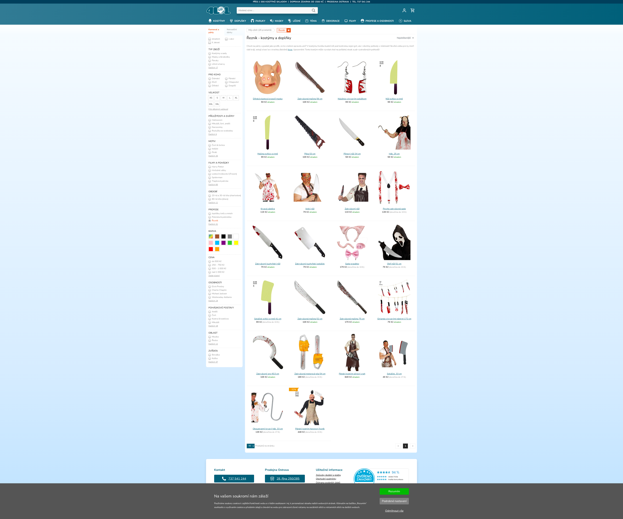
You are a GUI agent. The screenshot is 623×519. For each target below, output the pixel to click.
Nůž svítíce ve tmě (394, 98)
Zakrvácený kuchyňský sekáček (310, 263)
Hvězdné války (218, 170)
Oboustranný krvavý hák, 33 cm (268, 428)
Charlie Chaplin (218, 290)
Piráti (214, 152)
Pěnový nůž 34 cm (352, 153)
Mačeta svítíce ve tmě (267, 153)
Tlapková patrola (219, 181)
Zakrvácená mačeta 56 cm (310, 98)
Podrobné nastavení (394, 501)
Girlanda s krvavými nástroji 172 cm (394, 318)
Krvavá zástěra (268, 208)
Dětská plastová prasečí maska (267, 98)
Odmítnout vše (394, 511)
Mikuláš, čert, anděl (220, 123)
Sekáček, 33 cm (394, 373)
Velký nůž (309, 208)
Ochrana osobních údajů (328, 482)
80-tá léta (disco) (219, 199)
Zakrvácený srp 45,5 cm (267, 373)
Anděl (214, 311)
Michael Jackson (219, 293)
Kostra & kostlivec (220, 318)
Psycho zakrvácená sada (394, 208)
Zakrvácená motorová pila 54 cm (309, 373)
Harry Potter (217, 166)
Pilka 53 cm (309, 153)
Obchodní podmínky (326, 478)
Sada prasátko (352, 263)
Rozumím (394, 491)
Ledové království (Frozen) (224, 173)
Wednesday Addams (221, 297)
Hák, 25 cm (394, 153)
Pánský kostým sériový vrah (352, 373)
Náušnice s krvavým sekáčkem (352, 98)
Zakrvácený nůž (352, 208)
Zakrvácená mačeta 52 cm (310, 318)
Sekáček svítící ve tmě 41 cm (267, 318)
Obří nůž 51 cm (394, 263)
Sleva (407, 21)
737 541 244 (237, 479)
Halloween (216, 120)
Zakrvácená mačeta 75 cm (352, 318)
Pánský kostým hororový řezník (310, 428)
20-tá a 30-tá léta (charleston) (226, 195)
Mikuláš (215, 322)
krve (290, 49)
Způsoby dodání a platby (328, 475)
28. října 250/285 (288, 479)
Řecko (214, 340)
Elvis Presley (217, 286)
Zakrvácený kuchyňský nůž (267, 263)
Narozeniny (217, 127)
